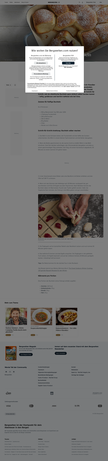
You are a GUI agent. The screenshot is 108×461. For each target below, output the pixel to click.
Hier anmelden (68, 67)
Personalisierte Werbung (41, 73)
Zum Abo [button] (68, 63)
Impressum (35, 91)
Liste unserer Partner (68, 86)
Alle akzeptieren (41, 63)
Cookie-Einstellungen (71, 91)
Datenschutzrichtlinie (52, 91)
